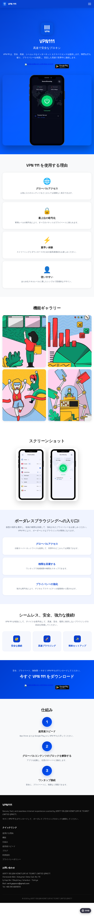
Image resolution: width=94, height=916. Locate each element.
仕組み (5, 842)
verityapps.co (54, 913)
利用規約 (6, 855)
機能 (4, 837)
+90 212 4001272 (13, 887)
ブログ (5, 850)
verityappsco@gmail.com (18, 883)
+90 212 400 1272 (41, 913)
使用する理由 (7, 833)
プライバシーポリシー (11, 859)
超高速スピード (8, 846)
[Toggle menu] (90, 3)
